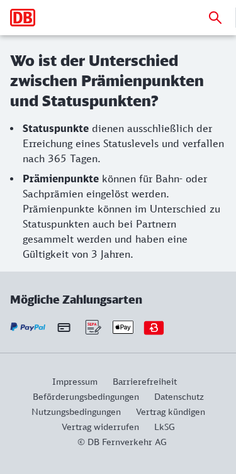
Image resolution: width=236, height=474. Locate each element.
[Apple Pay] (123, 327)
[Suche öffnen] (215, 18)
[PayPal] (28, 327)
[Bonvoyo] (153, 327)
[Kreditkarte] (64, 327)
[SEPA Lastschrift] (92, 327)
